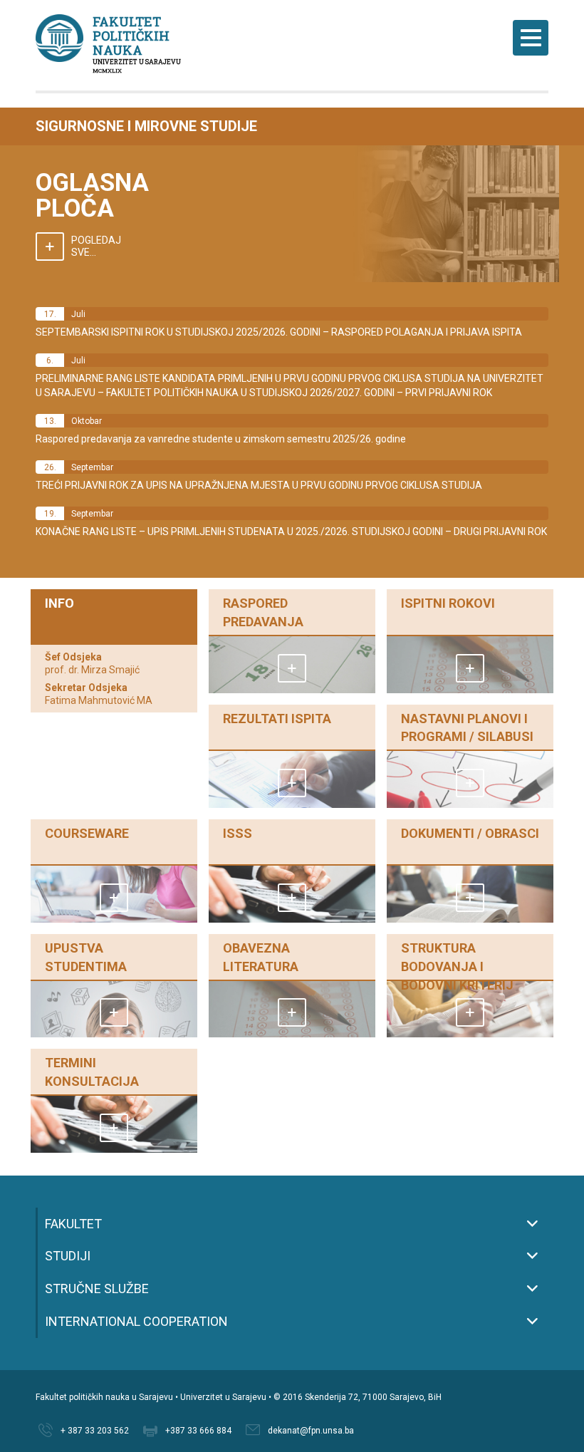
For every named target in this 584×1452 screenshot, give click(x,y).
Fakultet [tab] (73, 1223)
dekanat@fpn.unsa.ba (311, 1431)
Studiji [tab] (67, 1255)
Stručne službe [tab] (97, 1288)
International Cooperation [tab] (136, 1321)
